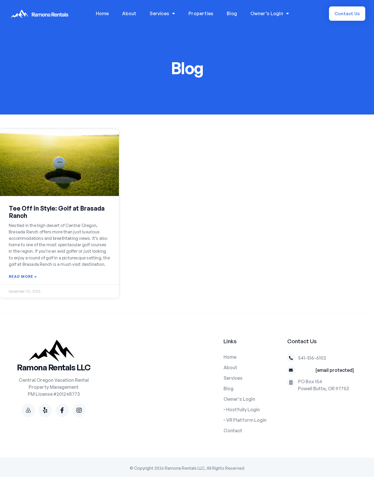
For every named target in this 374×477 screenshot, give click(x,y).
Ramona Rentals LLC (53, 367)
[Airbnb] (28, 410)
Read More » (23, 276)
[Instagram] (79, 410)
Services (159, 13)
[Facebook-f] (62, 410)
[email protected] (335, 370)
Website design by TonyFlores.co (187, 472)
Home (102, 13)
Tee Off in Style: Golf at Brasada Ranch (57, 211)
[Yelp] (45, 410)
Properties (200, 13)
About (129, 13)
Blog (232, 13)
